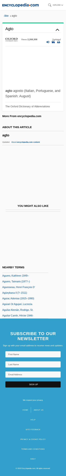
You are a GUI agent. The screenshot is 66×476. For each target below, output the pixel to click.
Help (33, 420)
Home (25, 410)
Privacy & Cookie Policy (32, 439)
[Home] (20, 5)
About (25, 142)
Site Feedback (33, 429)
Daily (33, 459)
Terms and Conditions (33, 449)
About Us (38, 410)
